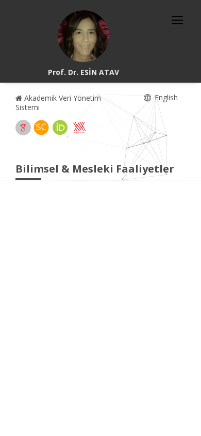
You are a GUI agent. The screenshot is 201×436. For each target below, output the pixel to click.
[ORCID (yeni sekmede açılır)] (60, 127)
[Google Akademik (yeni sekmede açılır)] (23, 127)
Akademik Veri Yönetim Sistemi (58, 102)
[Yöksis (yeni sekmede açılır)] (79, 127)
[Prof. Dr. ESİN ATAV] (83, 36)
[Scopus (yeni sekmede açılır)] (41, 127)
